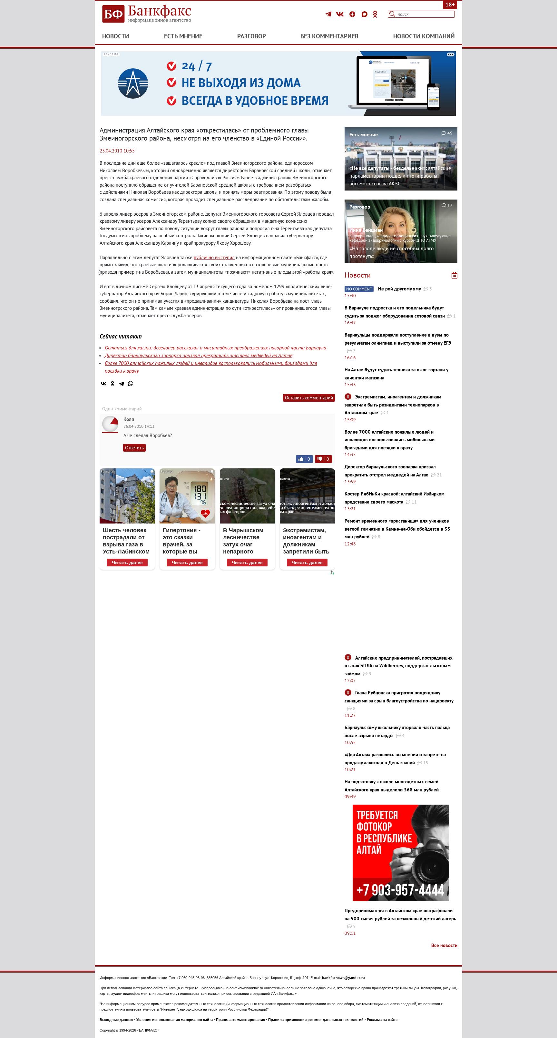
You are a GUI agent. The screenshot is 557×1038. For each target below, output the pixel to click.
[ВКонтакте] (341, 14)
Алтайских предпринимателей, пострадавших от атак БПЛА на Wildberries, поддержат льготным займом (399, 666)
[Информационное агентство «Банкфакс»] (156, 14)
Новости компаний (424, 36)
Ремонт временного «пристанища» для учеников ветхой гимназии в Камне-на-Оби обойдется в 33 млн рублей (397, 529)
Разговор (251, 36)
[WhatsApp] (130, 383)
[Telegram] (329, 14)
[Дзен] (353, 14)
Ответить (134, 448)
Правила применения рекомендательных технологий (316, 1020)
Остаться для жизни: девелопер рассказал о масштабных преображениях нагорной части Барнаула (215, 347)
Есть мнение (183, 36)
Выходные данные (116, 1020)
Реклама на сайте (382, 1020)
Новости (115, 36)
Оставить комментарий (309, 398)
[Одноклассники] (375, 14)
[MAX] (365, 14)
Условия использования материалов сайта (174, 1020)
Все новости (444, 945)
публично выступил (214, 257)
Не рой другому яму (399, 289)
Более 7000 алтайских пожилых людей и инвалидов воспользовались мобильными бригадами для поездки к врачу (390, 440)
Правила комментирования (240, 1020)
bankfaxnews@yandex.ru (343, 978)
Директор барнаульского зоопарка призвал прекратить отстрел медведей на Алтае (198, 355)
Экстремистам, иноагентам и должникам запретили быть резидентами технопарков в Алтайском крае (393, 405)
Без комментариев (329, 36)
